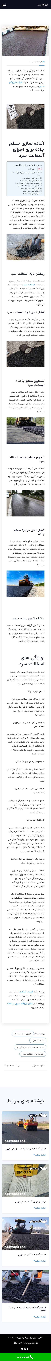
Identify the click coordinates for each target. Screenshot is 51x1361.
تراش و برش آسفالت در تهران (30, 1202)
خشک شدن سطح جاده (31, 191)
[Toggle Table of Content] (38, 169)
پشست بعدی (12, 1065)
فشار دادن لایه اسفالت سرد (29, 180)
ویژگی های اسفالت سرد (31, 193)
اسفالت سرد (38, 1040)
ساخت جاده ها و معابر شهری (30, 1047)
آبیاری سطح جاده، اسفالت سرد (28, 185)
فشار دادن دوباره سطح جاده (29, 188)
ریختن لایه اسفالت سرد (31, 178)
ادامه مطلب (40, 1155)
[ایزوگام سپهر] (42, 5)
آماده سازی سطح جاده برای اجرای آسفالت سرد (25, 174)
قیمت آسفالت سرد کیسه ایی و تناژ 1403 (27, 1309)
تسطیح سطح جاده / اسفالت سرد (27, 183)
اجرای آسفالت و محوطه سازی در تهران (26, 1149)
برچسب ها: (40, 1033)
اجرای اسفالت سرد (23, 1033)
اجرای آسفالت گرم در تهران (32, 1255)
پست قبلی (37, 1065)
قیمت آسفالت (36, 61)
